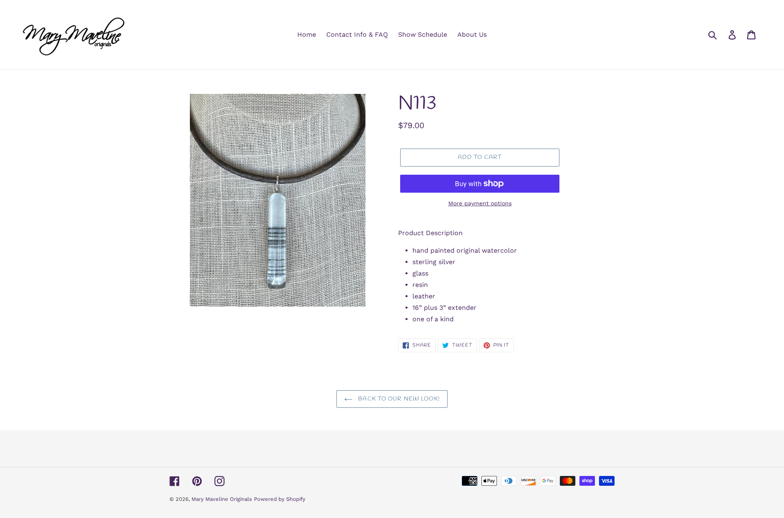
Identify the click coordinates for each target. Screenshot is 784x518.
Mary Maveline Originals (222, 499)
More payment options (480, 203)
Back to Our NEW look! (398, 399)
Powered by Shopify (279, 499)
